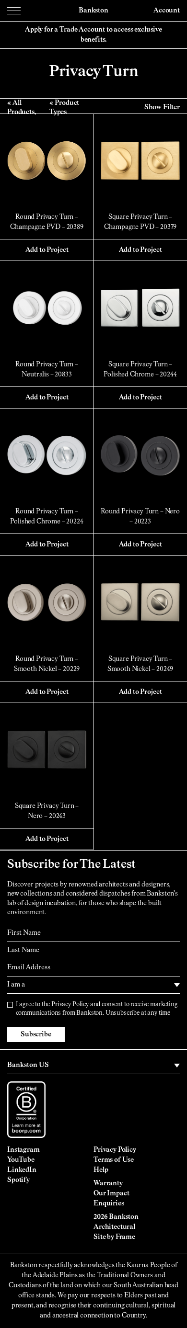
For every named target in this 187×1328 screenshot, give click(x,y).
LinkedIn (21, 1170)
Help (101, 1170)
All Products (21, 107)
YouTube (21, 1160)
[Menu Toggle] (14, 10)
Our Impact (111, 1193)
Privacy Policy (70, 1004)
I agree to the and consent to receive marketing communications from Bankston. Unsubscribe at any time (97, 1008)
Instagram (23, 1149)
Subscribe (36, 1034)
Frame (125, 1237)
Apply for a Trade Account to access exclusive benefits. (93, 34)
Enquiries (109, 1203)
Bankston (93, 10)
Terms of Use (114, 1160)
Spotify (18, 1180)
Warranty (108, 1183)
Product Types (64, 107)
